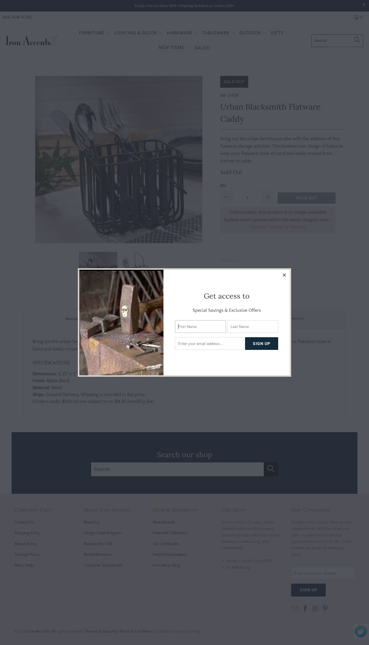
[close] (284, 275)
